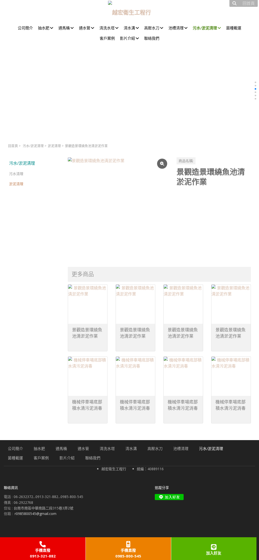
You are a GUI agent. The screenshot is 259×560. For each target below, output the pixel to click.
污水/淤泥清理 (33, 146)
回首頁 (13, 146)
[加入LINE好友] (169, 497)
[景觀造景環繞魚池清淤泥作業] (118, 207)
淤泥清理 (54, 146)
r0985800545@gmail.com (35, 513)
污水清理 (16, 173)
